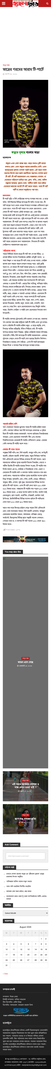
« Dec (5, 973)
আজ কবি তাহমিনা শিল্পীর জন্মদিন (18, 886)
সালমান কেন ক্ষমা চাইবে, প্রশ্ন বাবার (18, 891)
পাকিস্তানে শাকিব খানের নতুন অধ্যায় (19, 881)
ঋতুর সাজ (6, 65)
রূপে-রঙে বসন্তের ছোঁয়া (25, 818)
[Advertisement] (25, 35)
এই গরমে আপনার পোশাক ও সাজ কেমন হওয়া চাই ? (25, 786)
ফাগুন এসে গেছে (25, 662)
